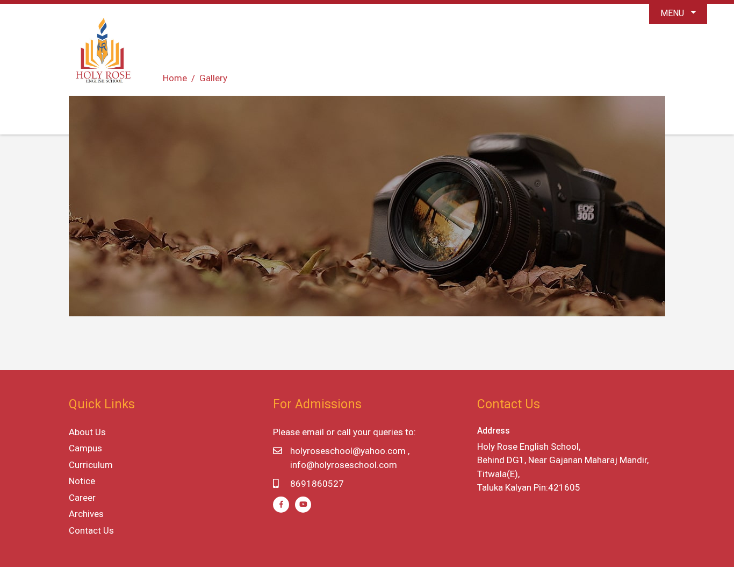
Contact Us (91, 530)
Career (82, 497)
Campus (85, 448)
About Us (87, 432)
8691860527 (317, 483)
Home (175, 78)
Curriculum (91, 464)
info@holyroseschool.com (343, 464)
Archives (86, 513)
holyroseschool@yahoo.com (348, 450)
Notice (82, 481)
